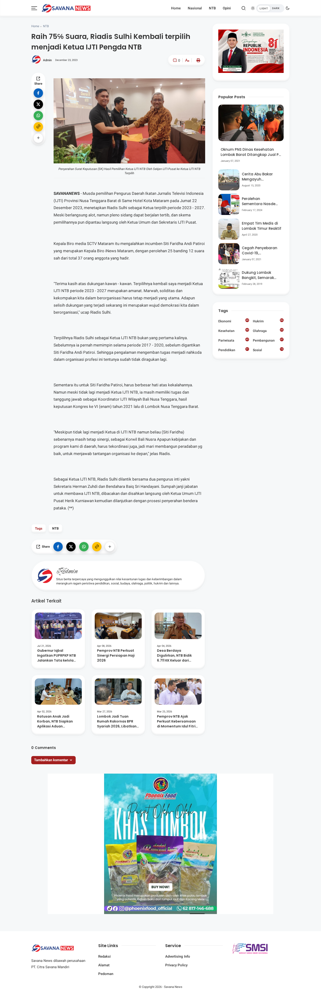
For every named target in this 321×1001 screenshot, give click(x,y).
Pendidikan (233, 350)
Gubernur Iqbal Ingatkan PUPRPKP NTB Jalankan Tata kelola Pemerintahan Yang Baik (58, 655)
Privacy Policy (176, 965)
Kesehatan (233, 330)
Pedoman (105, 974)
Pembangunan (268, 340)
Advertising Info (177, 956)
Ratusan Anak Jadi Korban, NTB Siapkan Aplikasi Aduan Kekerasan (55, 721)
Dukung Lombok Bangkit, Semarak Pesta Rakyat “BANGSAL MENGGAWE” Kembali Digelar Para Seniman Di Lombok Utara (261, 275)
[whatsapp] (38, 115)
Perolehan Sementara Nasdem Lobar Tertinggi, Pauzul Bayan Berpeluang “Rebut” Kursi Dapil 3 (260, 201)
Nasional (195, 8)
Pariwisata (233, 340)
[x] (38, 104)
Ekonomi (233, 321)
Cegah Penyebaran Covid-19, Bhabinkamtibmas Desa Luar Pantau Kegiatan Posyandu (260, 250)
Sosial (268, 350)
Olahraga (268, 330)
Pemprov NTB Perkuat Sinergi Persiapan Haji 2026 (116, 655)
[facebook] (38, 93)
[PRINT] (197, 60)
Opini (227, 8)
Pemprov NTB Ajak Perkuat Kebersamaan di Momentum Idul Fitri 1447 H (176, 721)
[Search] (243, 8)
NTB (212, 8)
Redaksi (104, 956)
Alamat (104, 965)
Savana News (173, 987)
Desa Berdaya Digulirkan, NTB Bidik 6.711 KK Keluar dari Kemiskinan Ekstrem (174, 655)
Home (176, 8)
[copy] (38, 127)
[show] (38, 138)
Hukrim (268, 321)
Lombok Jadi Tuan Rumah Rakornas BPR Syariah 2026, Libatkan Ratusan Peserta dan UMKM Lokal (117, 721)
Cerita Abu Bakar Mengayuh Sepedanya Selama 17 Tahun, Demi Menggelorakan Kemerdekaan (260, 177)
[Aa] (187, 60)
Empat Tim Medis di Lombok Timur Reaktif (261, 226)
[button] (173, 80)
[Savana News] (66, 7)
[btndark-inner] (270, 8)
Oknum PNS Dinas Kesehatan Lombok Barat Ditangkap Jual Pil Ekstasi (251, 152)
